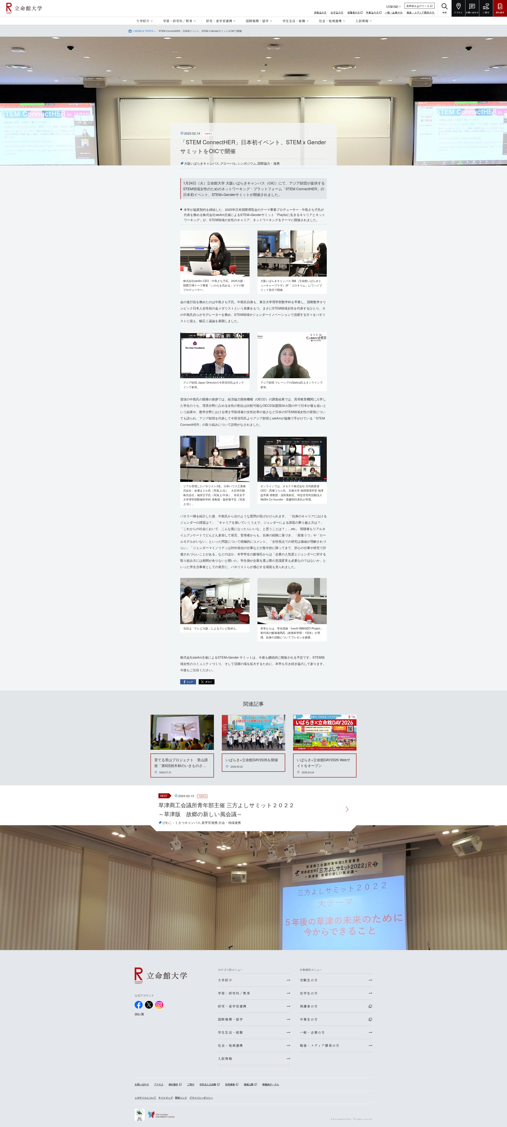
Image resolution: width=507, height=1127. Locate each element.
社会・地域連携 (330, 20)
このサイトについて (145, 1097)
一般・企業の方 (394, 12)
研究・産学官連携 (219, 20)
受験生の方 (320, 12)
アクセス (158, 1084)
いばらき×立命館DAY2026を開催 (252, 759)
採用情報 (230, 1084)
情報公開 (248, 1084)
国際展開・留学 (257, 20)
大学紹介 (142, 20)
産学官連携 (209, 822)
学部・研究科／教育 (178, 20)
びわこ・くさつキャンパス (181, 822)
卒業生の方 (372, 12)
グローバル (228, 163)
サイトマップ (165, 1097)
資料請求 (173, 1084)
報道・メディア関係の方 (421, 12)
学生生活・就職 (293, 20)
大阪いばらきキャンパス (201, 163)
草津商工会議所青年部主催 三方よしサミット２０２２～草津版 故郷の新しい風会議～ (226, 809)
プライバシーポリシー (201, 1097)
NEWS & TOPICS (144, 30)
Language (392, 6)
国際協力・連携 (268, 163)
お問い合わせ (142, 1084)
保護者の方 (353, 12)
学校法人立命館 (207, 1084)
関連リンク (181, 1097)
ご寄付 (190, 1084)
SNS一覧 (139, 1013)
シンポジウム (246, 163)
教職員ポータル (270, 1084)
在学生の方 (337, 12)
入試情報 (361, 20)
